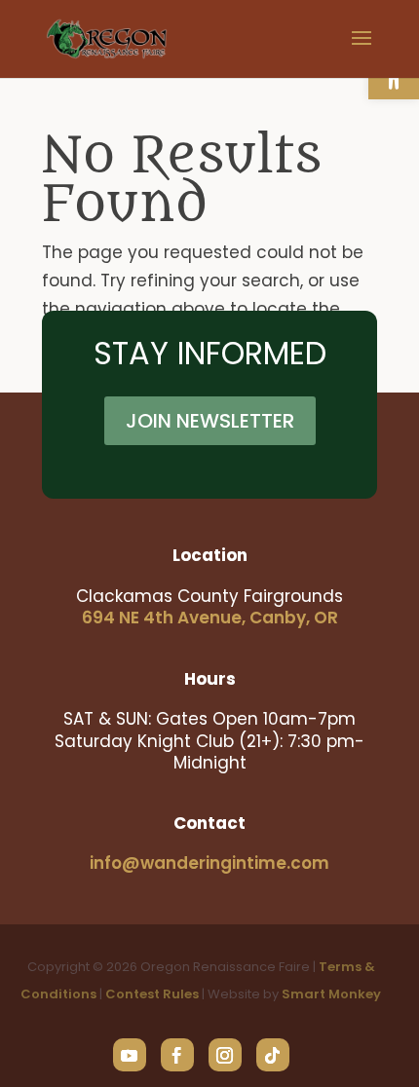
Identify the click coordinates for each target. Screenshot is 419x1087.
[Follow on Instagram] (225, 1054)
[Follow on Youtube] (129, 1054)
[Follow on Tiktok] (272, 1054)
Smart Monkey (331, 994)
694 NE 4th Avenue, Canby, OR (210, 617)
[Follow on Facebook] (177, 1054)
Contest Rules (152, 994)
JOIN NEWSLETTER (210, 420)
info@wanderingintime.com (209, 863)
